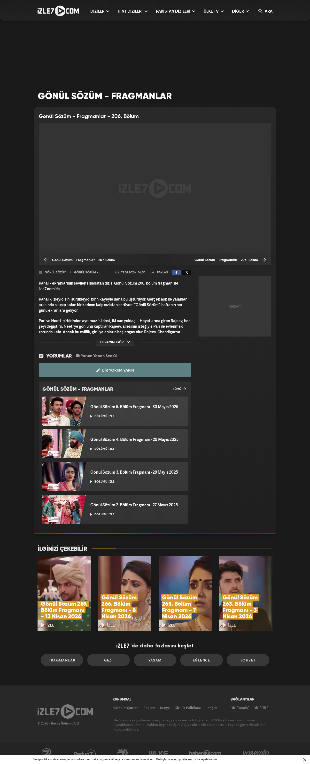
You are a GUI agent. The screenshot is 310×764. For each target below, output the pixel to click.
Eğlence (201, 660)
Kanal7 (46, 753)
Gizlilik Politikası (188, 707)
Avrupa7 (122, 753)
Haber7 (205, 753)
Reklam (149, 707)
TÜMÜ (177, 389)
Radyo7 (85, 753)
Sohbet (248, 660)
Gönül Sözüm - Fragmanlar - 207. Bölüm (83, 260)
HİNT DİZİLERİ (131, 11)
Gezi (108, 660)
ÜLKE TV (212, 11)
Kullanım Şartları (126, 707)
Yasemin (256, 753)
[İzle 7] (58, 11)
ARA (268, 11)
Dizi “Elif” (261, 707)
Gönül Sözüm (55, 272)
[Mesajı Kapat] (304, 760)
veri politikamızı (183, 759)
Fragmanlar (62, 660)
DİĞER (238, 11)
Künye (165, 707)
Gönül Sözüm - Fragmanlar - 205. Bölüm (226, 260)
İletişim (211, 707)
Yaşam (155, 660)
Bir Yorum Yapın (117, 371)
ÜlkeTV (158, 753)
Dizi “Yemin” (240, 707)
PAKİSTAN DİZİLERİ (173, 11)
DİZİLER (97, 11)
